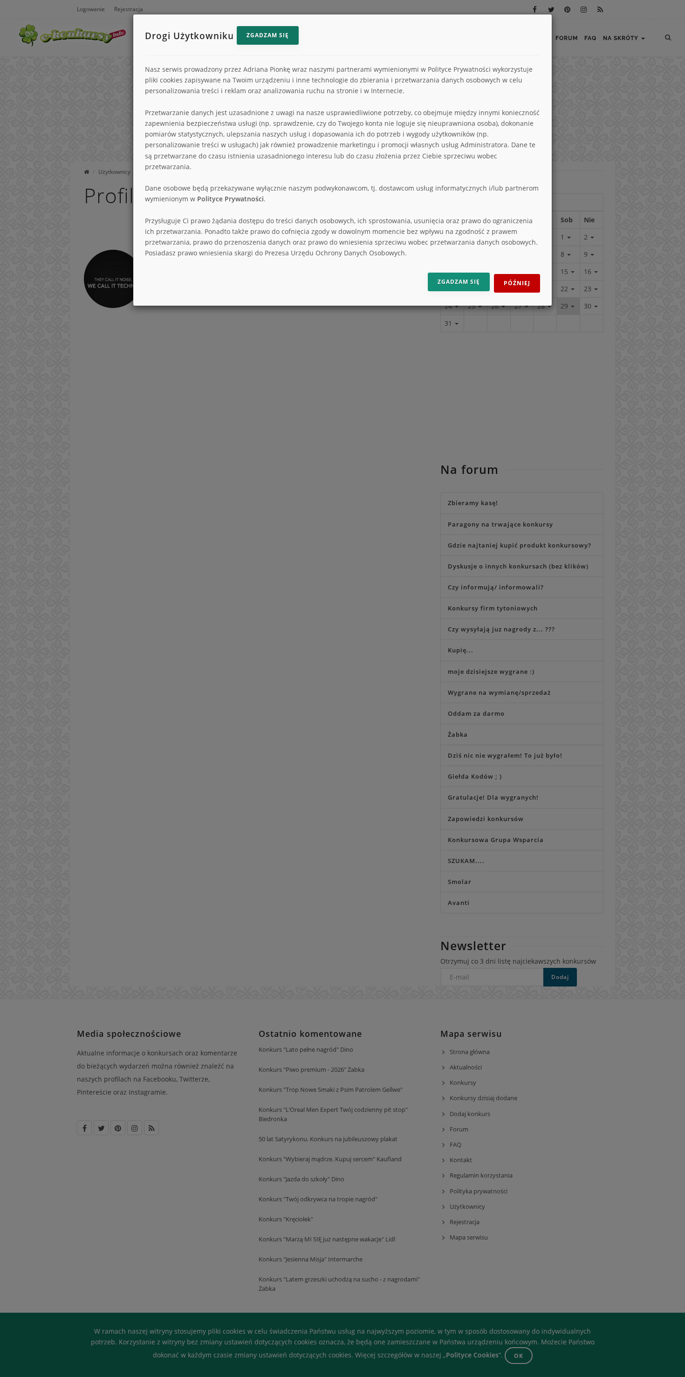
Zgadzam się (268, 35)
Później (517, 283)
